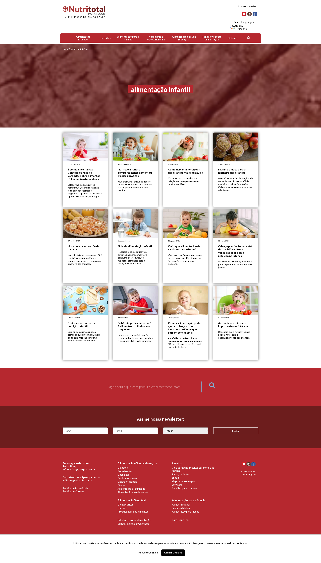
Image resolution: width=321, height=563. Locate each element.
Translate (241, 28)
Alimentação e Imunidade (131, 488)
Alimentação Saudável (132, 500)
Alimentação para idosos (185, 511)
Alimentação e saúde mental (133, 492)
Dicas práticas (125, 504)
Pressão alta (125, 471)
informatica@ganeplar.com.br (79, 469)
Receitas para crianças (184, 488)
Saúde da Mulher (181, 508)
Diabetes (123, 467)
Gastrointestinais (127, 481)
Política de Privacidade (75, 488)
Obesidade (123, 474)
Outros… (233, 38)
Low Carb (177, 484)
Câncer (121, 485)
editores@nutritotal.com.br (78, 480)
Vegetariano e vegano (184, 481)
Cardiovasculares (127, 478)
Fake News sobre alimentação (134, 520)
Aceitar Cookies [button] (173, 552)
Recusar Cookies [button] (148, 552)
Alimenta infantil (181, 504)
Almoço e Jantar (181, 474)
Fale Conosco (180, 520)
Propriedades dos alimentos (133, 511)
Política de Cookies (73, 491)
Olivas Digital (248, 474)
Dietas (121, 508)
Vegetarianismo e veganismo (133, 523)
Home (65, 49)
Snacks (175, 477)
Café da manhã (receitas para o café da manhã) (193, 469)
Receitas (177, 463)
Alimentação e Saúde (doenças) (137, 463)
